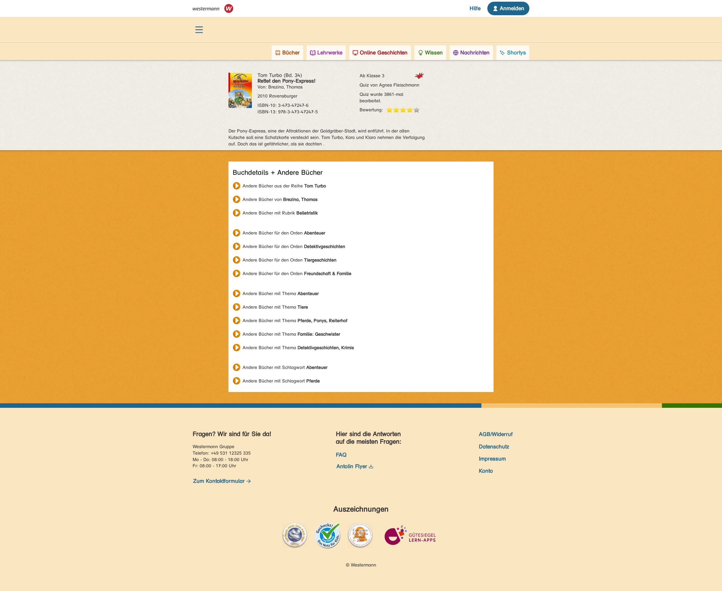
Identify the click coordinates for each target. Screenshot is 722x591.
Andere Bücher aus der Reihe (284, 186)
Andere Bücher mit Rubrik (280, 213)
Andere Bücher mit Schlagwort (285, 367)
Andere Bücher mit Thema (281, 293)
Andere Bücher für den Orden (284, 233)
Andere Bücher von (280, 199)
